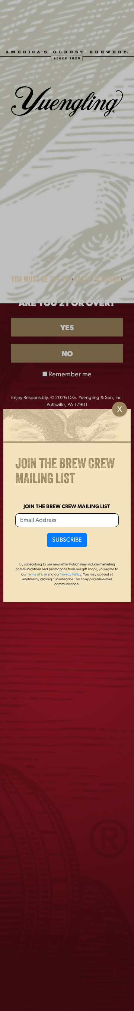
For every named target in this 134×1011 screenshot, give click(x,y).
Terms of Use (37, 575)
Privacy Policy (70, 575)
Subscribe (67, 540)
